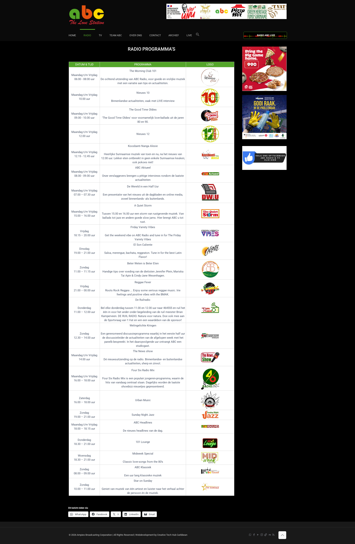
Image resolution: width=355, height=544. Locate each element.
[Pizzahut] (264, 90)
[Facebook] (264, 169)
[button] (198, 35)
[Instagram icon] (261, 534)
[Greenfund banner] (264, 138)
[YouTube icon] (257, 534)
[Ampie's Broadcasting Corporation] (93, 15)
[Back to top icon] (282, 535)
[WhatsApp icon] (250, 534)
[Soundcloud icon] (269, 534)
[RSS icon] (273, 534)
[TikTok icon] (265, 534)
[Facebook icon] (254, 534)
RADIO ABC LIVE (266, 35)
